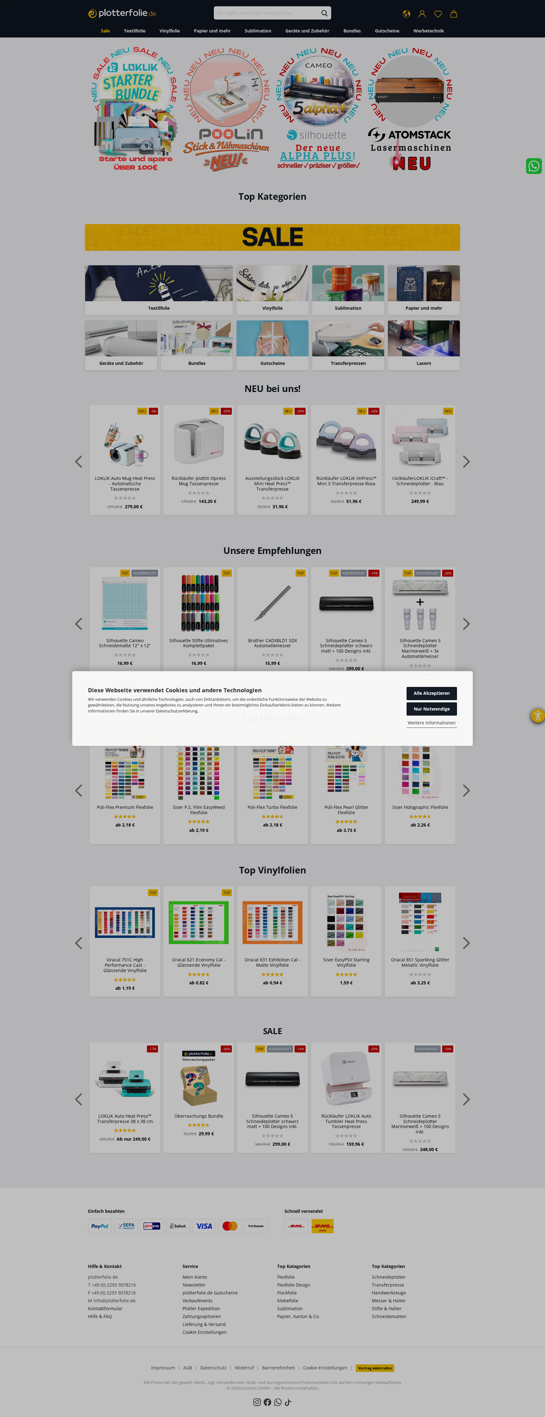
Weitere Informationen (432, 723)
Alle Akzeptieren (432, 693)
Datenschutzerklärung (176, 711)
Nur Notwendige (432, 709)
